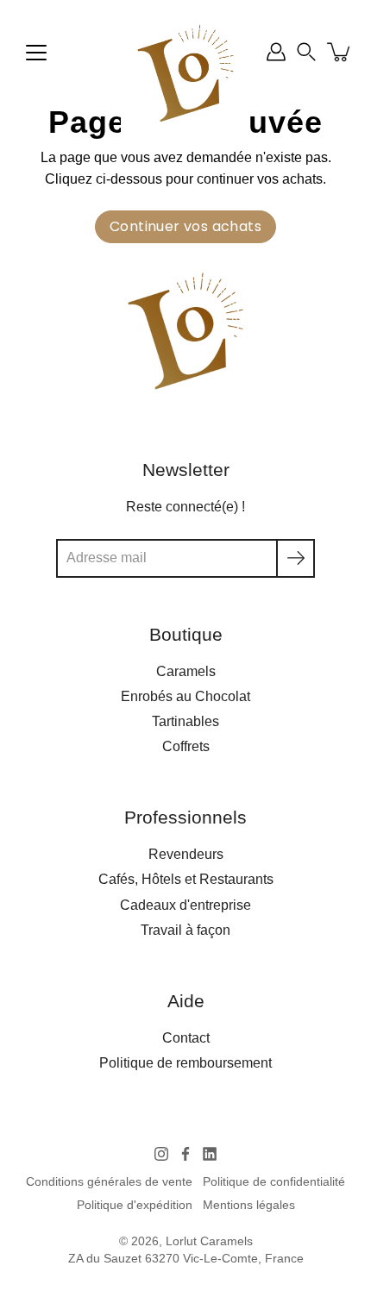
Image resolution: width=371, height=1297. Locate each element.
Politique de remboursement (185, 1062)
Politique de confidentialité (274, 1181)
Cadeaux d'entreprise (185, 904)
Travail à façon (185, 929)
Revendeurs (185, 854)
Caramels (186, 671)
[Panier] (340, 52)
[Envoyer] (295, 558)
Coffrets (186, 746)
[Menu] (36, 52)
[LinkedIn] (209, 1154)
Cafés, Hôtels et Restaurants (186, 879)
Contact (186, 1037)
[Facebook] (185, 1154)
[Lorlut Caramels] (185, 73)
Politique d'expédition (134, 1205)
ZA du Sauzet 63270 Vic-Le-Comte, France (186, 1258)
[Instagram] (161, 1154)
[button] (306, 51)
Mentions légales (249, 1205)
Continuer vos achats (185, 226)
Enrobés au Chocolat (185, 696)
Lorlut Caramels (209, 1241)
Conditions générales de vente (109, 1181)
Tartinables (185, 721)
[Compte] (276, 52)
